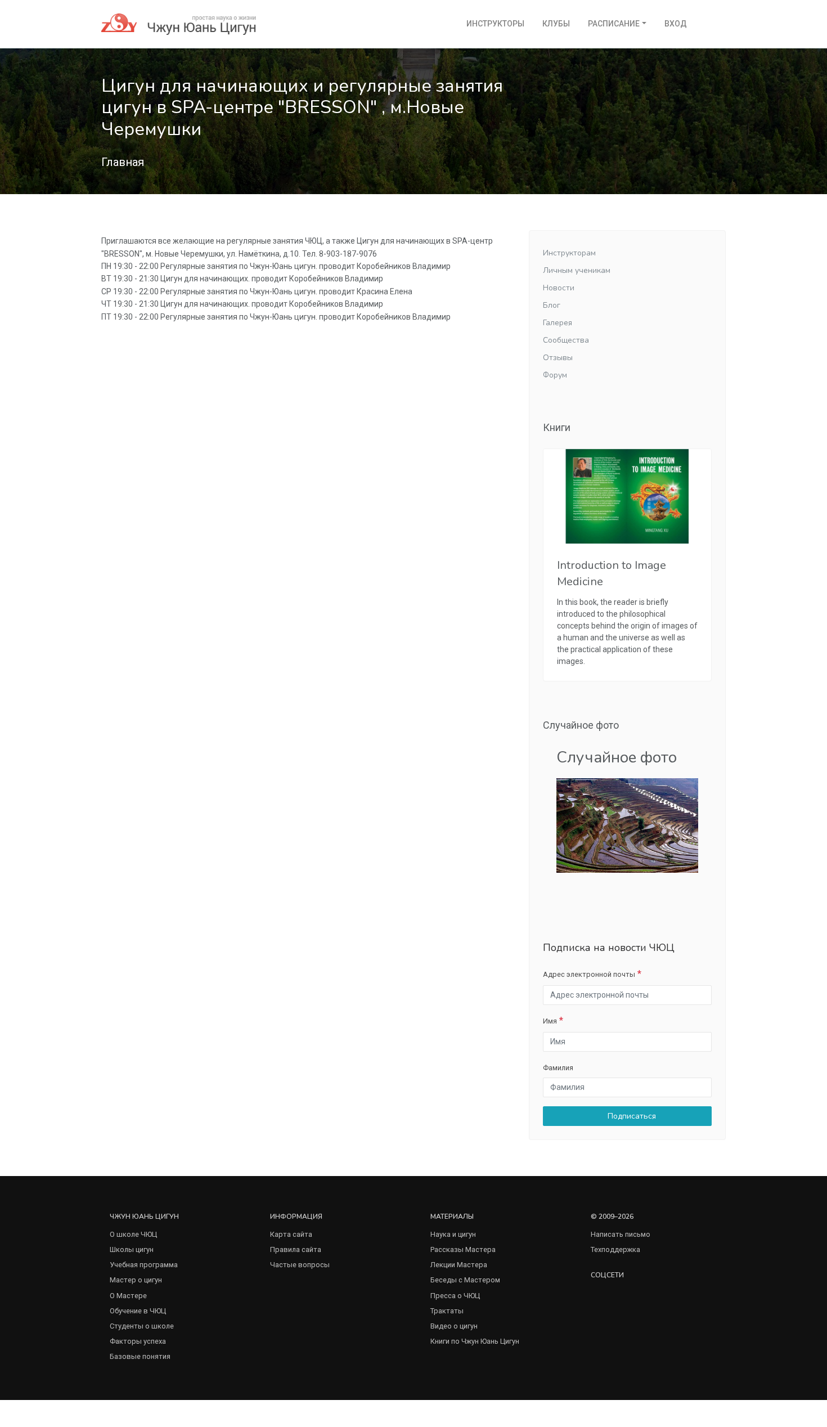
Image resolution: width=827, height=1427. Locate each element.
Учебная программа (144, 1264)
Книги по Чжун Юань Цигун (474, 1341)
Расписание (614, 23)
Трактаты (447, 1311)
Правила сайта (295, 1249)
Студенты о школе (142, 1326)
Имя (550, 1021)
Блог (551, 305)
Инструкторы (495, 23)
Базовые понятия (140, 1356)
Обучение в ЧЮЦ (138, 1311)
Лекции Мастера (458, 1264)
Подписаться (630, 1116)
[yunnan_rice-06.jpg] (627, 824)
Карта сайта (291, 1234)
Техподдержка (615, 1249)
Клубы (556, 23)
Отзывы (558, 357)
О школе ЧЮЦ (133, 1234)
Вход (675, 23)
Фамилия (558, 1067)
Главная (122, 162)
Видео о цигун (454, 1326)
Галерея (557, 322)
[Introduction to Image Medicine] (627, 496)
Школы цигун (132, 1249)
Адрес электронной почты (589, 974)
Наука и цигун (453, 1234)
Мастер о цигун (136, 1280)
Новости (558, 287)
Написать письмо (620, 1234)
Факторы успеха (138, 1341)
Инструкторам (569, 253)
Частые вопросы (300, 1264)
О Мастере (128, 1295)
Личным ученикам (576, 270)
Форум (555, 375)
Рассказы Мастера (463, 1249)
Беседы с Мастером (465, 1280)
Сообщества (566, 340)
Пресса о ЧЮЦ (455, 1295)
